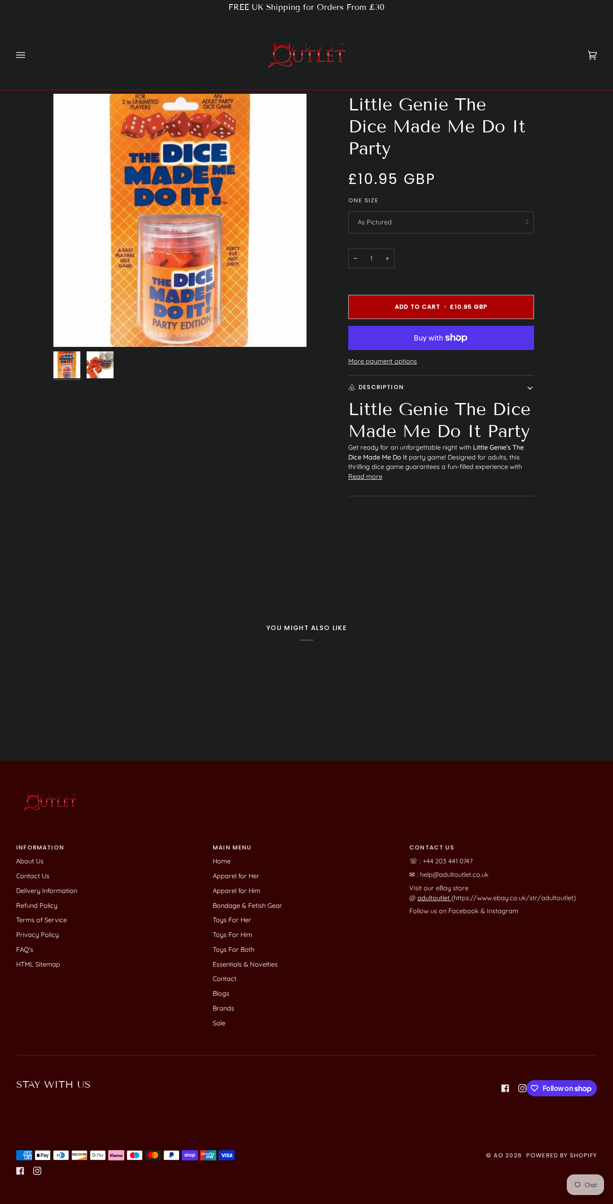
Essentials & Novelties (245, 964)
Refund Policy (36, 905)
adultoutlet (434, 897)
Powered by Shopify (561, 1155)
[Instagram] (522, 1088)
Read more (365, 476)
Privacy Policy (37, 934)
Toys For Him (232, 934)
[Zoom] (70, 330)
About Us (30, 861)
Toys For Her (232, 919)
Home (222, 861)
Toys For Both (233, 949)
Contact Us (32, 875)
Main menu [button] (232, 847)
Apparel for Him (236, 890)
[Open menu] (29, 55)
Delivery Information (46, 890)
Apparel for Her (236, 875)
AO (499, 1155)
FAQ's (24, 949)
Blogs (221, 993)
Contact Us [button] (431, 847)
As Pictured (375, 222)
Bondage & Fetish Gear (247, 905)
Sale (219, 1023)
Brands (223, 1008)
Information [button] (40, 847)
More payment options (382, 361)
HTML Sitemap (38, 964)
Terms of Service (41, 919)
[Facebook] (505, 1088)
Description (381, 387)
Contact (224, 978)
